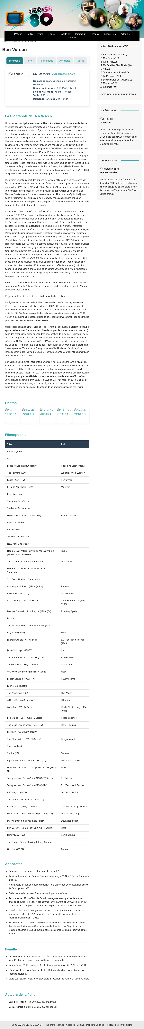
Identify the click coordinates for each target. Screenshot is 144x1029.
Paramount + (81, 34)
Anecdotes (64, 61)
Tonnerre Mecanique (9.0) (116, 72)
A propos (72, 37)
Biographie (14, 61)
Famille (80, 61)
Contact (80, 1025)
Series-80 (6, 41)
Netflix (30, 34)
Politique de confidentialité (119, 1025)
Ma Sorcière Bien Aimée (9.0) (117, 65)
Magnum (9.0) (110, 83)
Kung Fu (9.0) (110, 62)
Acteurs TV (18, 41)
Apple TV (66, 34)
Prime (40, 34)
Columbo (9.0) (110, 87)
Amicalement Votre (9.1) (115, 54)
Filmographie (46, 61)
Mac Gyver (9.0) (111, 58)
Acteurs (124, 34)
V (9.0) (106, 69)
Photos (30, 61)
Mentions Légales (95, 1025)
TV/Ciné (18, 34)
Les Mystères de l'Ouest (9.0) (117, 80)
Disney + (52, 34)
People (96, 34)
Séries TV (109, 34)
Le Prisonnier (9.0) (112, 76)
